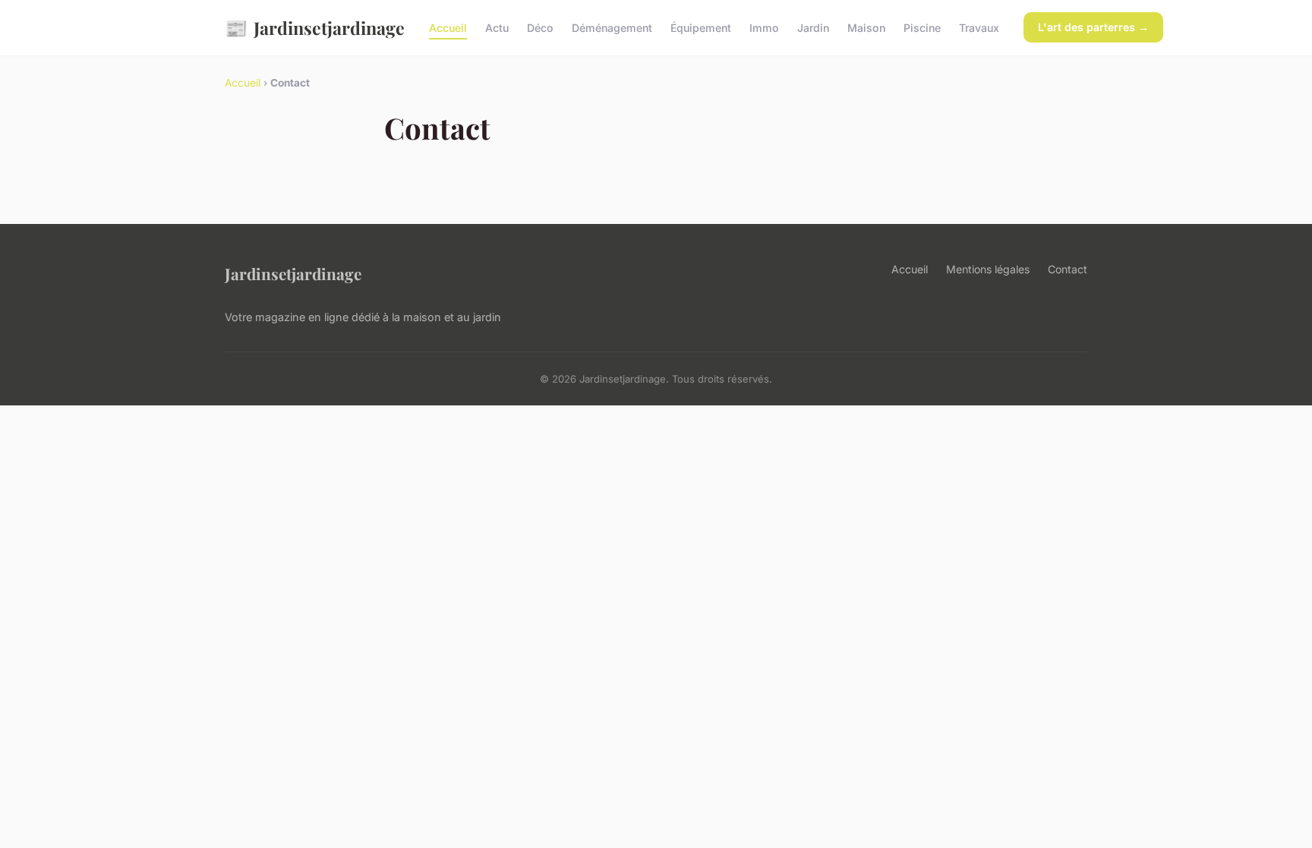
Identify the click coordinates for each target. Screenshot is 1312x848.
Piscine (922, 27)
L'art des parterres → (1093, 26)
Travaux (979, 27)
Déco (540, 27)
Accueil (448, 27)
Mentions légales (988, 269)
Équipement (700, 27)
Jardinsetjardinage (315, 27)
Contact (1067, 269)
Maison (866, 27)
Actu (497, 27)
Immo (764, 27)
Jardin (813, 27)
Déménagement (612, 27)
